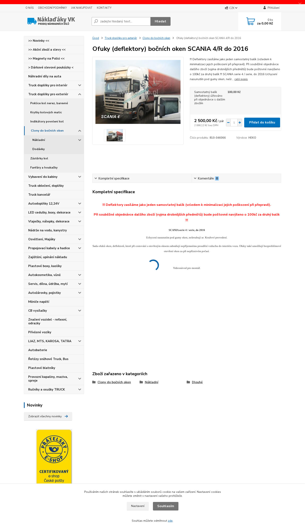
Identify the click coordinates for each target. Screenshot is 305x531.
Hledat (160, 21)
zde (170, 521)
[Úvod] (56, 21)
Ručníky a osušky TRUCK (46, 389)
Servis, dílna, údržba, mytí (48, 284)
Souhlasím (165, 506)
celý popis (241, 79)
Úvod (95, 38)
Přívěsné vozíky (39, 332)
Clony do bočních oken (47, 131)
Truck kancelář (39, 195)
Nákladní (38, 140)
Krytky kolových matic (46, 112)
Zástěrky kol (39, 158)
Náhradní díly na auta (44, 76)
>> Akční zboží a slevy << (47, 50)
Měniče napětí (38, 302)
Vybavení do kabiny (42, 177)
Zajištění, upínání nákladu (47, 257)
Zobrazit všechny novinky (45, 416)
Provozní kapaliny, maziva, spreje (48, 379)
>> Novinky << (38, 41)
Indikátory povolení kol (47, 121)
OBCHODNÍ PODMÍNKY (52, 8)
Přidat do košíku (262, 122)
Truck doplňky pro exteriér (48, 94)
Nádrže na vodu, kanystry (47, 230)
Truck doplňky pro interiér (47, 85)
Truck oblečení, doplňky (46, 186)
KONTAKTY (104, 8)
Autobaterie (37, 350)
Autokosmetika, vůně (44, 275)
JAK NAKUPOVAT (82, 8)
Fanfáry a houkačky (43, 168)
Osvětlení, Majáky (41, 239)
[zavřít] (299, 4)
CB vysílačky (37, 311)
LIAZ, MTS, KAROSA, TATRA (49, 341)
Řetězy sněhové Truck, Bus (48, 359)
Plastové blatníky (41, 368)
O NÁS (30, 8)
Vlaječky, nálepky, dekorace (49, 221)
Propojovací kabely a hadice (49, 248)
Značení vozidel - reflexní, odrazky (47, 321)
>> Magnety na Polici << (46, 58)
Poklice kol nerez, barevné (49, 103)
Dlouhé (197, 382)
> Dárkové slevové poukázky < (50, 67)
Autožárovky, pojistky (44, 293)
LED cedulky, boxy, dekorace (49, 212)
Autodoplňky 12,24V (43, 203)
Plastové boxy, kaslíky (45, 266)
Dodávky (38, 149)
